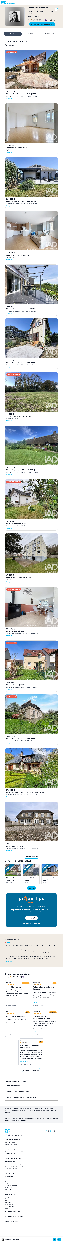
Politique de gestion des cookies (14, 1216)
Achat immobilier (10, 1142)
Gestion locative (9, 1163)
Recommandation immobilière (13, 1165)
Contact (7, 1183)
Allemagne (8, 1202)
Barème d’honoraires (11, 1185)
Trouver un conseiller (11, 1148)
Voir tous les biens (31, 857)
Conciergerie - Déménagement (14, 1167)
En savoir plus (31, 918)
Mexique (7, 1208)
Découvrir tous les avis (31, 1070)
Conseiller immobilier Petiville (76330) (38, 1110)
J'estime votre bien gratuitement (42, 24)
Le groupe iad (9, 1176)
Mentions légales (10, 1214)
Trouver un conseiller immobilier (22, 1108)
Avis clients (8, 1178)
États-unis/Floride (10, 1206)
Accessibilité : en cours (11, 1221)
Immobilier (8, 1108)
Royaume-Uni (9, 1204)
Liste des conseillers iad (11, 1150)
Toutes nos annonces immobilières (15, 1151)
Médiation (8, 1189)
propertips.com (36, 923)
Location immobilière (11, 1144)
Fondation (9, 1180)
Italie (6, 1200)
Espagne (7, 1198)
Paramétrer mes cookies (12, 1219)
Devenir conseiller (10, 1153)
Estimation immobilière (11, 1161)
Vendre (7, 1146)
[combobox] (11, 46)
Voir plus (31, 888)
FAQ (6, 1182)
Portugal (7, 1197)
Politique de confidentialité (12, 1211)
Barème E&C (8, 1187)
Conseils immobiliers (11, 1168)
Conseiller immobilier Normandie (42, 1108)
